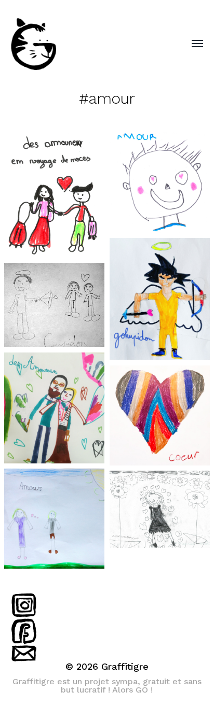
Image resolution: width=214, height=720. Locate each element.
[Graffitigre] (86, 44)
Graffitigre (125, 666)
